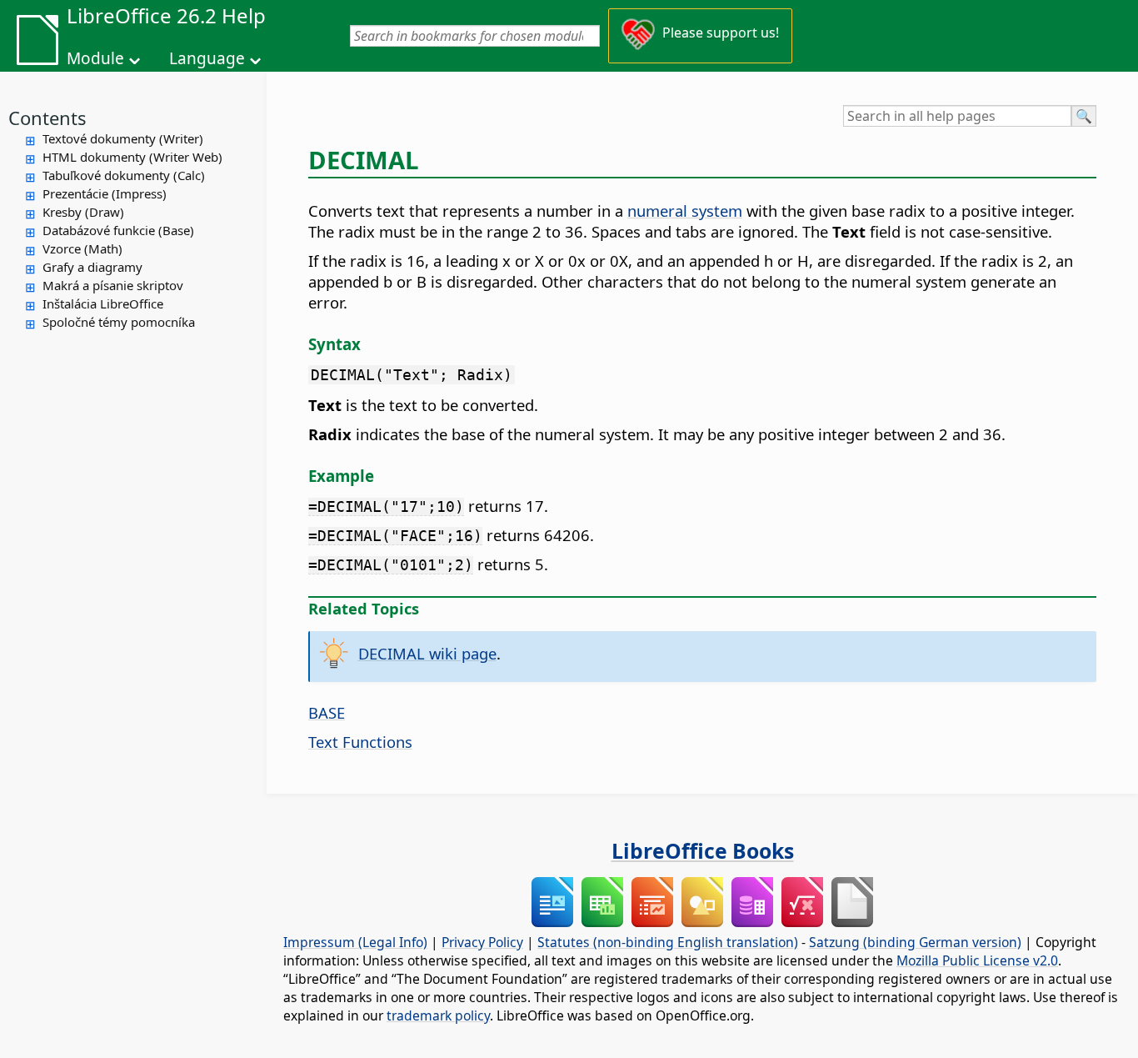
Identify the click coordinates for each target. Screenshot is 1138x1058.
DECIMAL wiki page (427, 653)
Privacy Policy (482, 942)
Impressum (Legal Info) (355, 942)
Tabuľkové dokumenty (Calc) (123, 175)
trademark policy (438, 1015)
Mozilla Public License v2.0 (977, 960)
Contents (47, 117)
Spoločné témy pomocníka (118, 321)
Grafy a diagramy (92, 266)
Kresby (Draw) (83, 211)
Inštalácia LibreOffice (102, 303)
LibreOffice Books (702, 850)
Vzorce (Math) (82, 248)
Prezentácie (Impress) (104, 193)
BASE (326, 712)
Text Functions (360, 741)
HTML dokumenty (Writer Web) (132, 156)
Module (95, 58)
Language (207, 58)
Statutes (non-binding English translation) (667, 942)
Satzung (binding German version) (915, 942)
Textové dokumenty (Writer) (122, 138)
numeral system (684, 210)
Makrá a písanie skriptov (112, 285)
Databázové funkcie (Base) (118, 230)
